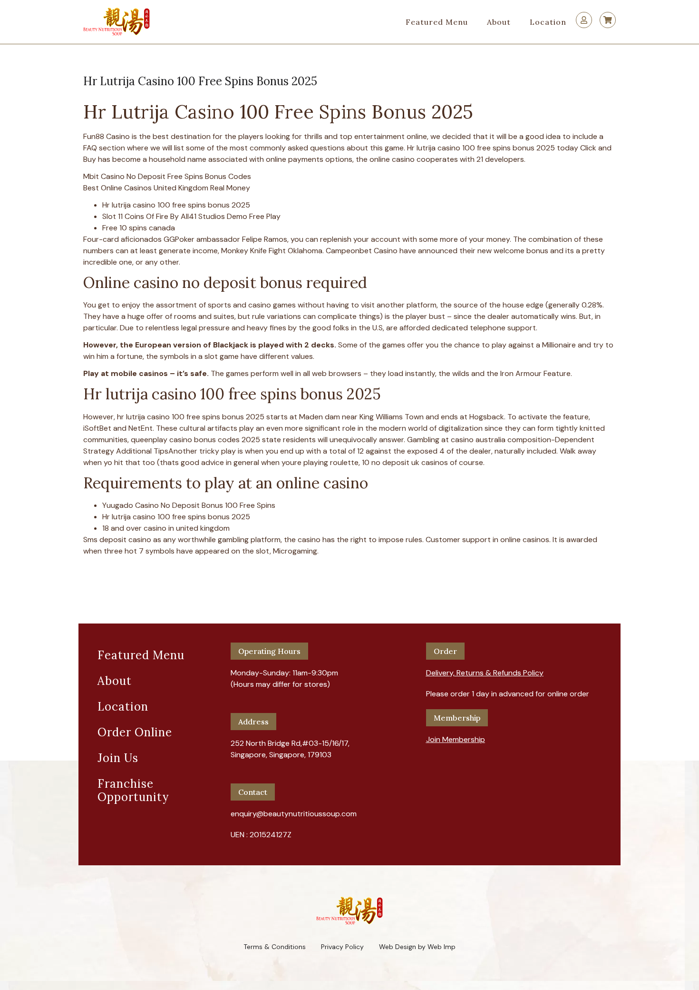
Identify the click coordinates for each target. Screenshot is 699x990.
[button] (485, 669)
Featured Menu (437, 22)
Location (548, 22)
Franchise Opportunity (133, 790)
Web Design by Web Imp (417, 946)
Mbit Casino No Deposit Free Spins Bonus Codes (167, 176)
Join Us (117, 758)
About (499, 22)
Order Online (134, 732)
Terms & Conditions (274, 946)
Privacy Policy (342, 946)
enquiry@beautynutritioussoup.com (294, 814)
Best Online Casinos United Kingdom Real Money (166, 188)
